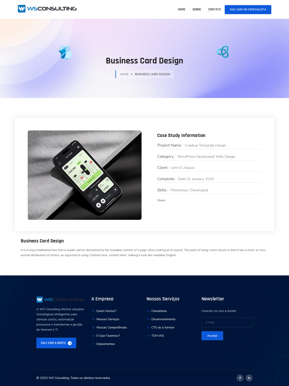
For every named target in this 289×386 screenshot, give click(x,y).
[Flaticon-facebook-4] (240, 377)
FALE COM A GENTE (54, 343)
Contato (214, 9)
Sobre (196, 9)
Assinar (212, 336)
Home (181, 9)
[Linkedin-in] (249, 377)
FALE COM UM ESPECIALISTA (248, 9)
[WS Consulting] (47, 9)
